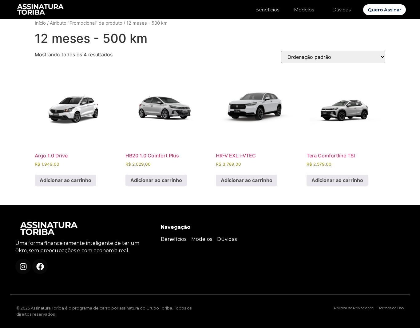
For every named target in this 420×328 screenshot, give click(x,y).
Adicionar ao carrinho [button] (65, 180)
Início (40, 23)
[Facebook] (40, 266)
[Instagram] (23, 266)
